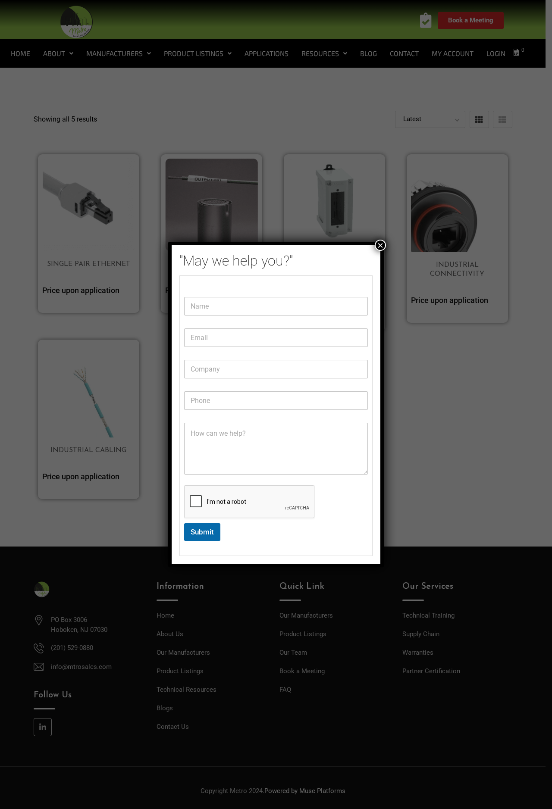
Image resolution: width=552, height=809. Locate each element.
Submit (202, 532)
